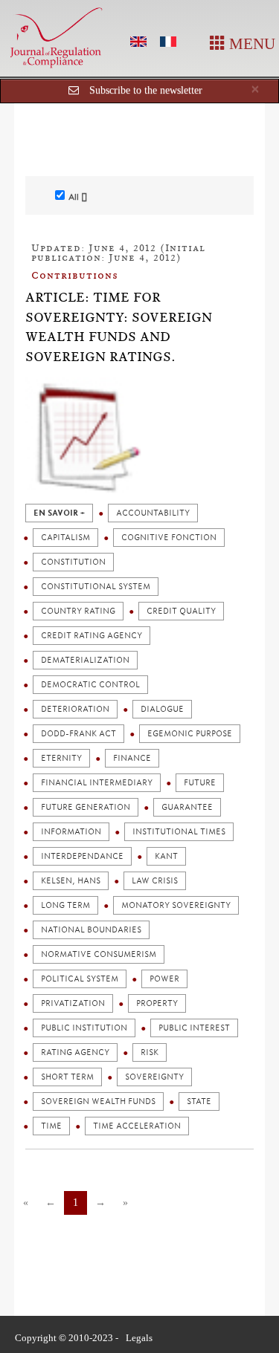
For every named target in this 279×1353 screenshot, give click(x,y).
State (199, 1101)
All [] (77, 197)
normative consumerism (98, 954)
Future (200, 783)
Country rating (78, 611)
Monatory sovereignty (176, 905)
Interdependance (82, 856)
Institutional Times (178, 832)
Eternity (61, 758)
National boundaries (91, 930)
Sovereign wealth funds (98, 1101)
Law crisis (155, 881)
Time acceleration (137, 1126)
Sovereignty (154, 1077)
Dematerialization (85, 660)
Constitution (73, 562)
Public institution (84, 1028)
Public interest (194, 1028)
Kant (166, 856)
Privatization (73, 1003)
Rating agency (75, 1052)
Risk (149, 1052)
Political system (79, 979)
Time (51, 1126)
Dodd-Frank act (78, 734)
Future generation (85, 807)
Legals (139, 1337)
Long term (65, 905)
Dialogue (162, 709)
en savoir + (59, 513)
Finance (132, 758)
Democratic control (90, 685)
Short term (67, 1077)
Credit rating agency (91, 635)
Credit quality (181, 611)
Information (71, 832)
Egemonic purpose (189, 734)
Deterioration (75, 709)
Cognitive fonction (169, 537)
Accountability (153, 513)
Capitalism (65, 537)
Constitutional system (95, 586)
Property (157, 1003)
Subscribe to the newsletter (145, 90)
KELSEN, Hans (70, 881)
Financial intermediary (97, 783)
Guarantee (187, 807)
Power (164, 979)
